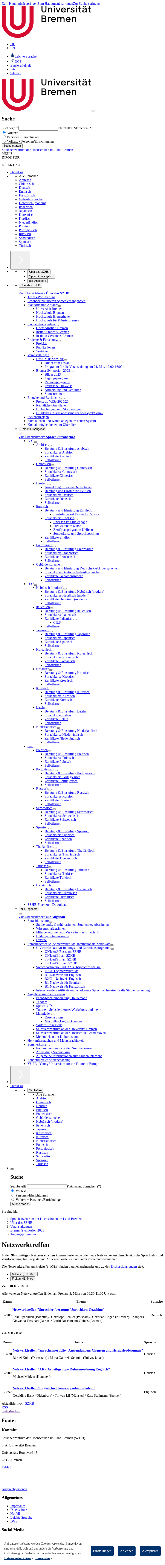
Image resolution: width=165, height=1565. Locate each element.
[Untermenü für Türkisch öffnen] (50, 867)
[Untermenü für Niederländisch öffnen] (58, 728)
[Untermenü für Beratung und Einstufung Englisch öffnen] (93, 511)
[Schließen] (20, 290)
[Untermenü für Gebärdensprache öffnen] (61, 565)
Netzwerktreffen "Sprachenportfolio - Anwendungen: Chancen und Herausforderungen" (78, 1350)
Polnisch (25, 226)
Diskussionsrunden (124, 1266)
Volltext (12, 133)
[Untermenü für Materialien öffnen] (53, 1014)
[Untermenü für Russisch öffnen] (50, 789)
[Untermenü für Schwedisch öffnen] (54, 809)
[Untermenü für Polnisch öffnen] (49, 751)
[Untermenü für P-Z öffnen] (34, 747)
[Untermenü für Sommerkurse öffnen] (48, 1045)
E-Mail (6, 1467)
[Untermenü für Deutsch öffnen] (49, 484)
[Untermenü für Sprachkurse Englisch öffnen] (76, 519)
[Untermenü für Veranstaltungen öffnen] (51, 356)
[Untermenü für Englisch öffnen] (49, 507)
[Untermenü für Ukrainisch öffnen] (52, 886)
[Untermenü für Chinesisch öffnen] (52, 465)
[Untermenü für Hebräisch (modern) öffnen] (65, 588)
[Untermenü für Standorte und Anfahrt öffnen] (59, 306)
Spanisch (25, 242)
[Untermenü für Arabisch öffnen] (50, 445)
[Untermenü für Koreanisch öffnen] (53, 650)
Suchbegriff (10, 128)
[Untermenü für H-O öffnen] (35, 585)
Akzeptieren (150, 1551)
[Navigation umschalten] (93, 110)
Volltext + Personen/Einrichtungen (30, 141)
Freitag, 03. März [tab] (22, 1278)
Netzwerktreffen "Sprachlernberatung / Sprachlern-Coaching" (58, 1309)
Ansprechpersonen (14, 1489)
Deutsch (24, 187)
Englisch (25, 191)
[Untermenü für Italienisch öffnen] (51, 608)
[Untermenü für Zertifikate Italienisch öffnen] (75, 619)
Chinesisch (26, 184)
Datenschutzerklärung (18, 1558)
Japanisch (25, 211)
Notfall (15, 1513)
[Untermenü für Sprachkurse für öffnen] (50, 922)
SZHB (29, 1403)
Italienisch (26, 207)
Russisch (25, 234)
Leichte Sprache (21, 1517)
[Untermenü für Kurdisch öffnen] (50, 689)
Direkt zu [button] (16, 1086)
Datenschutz (18, 1510)
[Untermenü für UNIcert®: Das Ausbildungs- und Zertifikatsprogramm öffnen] (112, 949)
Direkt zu (16, 172)
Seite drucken (11, 1411)
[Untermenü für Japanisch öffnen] (51, 631)
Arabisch (25, 180)
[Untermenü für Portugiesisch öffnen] (56, 770)
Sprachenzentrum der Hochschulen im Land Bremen (37, 150)
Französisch (27, 195)
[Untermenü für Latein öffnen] (46, 708)
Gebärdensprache (31, 199)
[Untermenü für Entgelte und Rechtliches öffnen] (63, 398)
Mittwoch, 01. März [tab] (24, 1274)
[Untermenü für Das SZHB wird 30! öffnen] (65, 360)
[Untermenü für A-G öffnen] (35, 442)
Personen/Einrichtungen (23, 137)
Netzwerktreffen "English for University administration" (54, 1388)
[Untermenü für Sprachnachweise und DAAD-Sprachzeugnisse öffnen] (102, 968)
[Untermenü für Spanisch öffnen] (50, 828)
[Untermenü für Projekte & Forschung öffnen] (59, 340)
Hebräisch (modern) (32, 203)
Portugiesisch (28, 230)
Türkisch (25, 245)
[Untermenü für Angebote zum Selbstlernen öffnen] (66, 995)
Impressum (17, 1506)
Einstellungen (102, 1551)
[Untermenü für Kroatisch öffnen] (51, 670)
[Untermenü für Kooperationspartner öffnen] (57, 325)
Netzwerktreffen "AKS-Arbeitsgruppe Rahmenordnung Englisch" (61, 1369)
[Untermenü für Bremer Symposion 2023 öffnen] (71, 371)
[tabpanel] (82, 1305)
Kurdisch (25, 218)
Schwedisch (27, 238)
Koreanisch (26, 214)
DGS (13, 1521)
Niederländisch (29, 222)
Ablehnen (126, 1551)
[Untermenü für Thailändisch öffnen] (55, 847)
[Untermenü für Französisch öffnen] (54, 546)
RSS (5, 1407)
